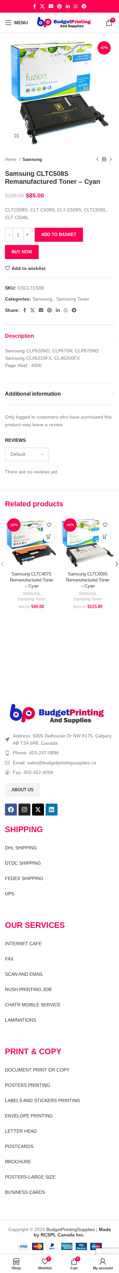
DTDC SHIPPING (23, 863)
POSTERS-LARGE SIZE (30, 1177)
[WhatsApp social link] (76, 6)
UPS (9, 893)
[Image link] (57, 713)
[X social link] (42, 6)
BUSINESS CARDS (25, 1192)
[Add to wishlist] (49, 525)
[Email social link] (51, 6)
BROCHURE (18, 1161)
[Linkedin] (52, 810)
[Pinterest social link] (59, 6)
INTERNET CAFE (23, 943)
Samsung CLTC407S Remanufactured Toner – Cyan (31, 580)
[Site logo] (64, 22)
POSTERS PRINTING (27, 1085)
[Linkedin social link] (68, 6)
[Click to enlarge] (16, 136)
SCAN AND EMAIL (24, 974)
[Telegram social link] (84, 6)
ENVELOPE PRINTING (29, 1115)
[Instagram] (24, 810)
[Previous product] (97, 159)
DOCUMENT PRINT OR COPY (37, 1070)
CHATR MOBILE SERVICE (32, 1004)
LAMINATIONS (20, 1020)
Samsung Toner (72, 299)
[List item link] (59, 752)
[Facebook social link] (34, 6)
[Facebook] (11, 810)
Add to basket (58, 234)
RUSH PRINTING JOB (28, 989)
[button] (49, 537)
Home (11, 159)
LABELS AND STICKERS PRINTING (42, 1100)
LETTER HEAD (21, 1131)
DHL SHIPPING (21, 847)
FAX (9, 958)
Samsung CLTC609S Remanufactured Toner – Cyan (87, 580)
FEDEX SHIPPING (24, 878)
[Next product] (110, 159)
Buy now (22, 251)
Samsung (32, 159)
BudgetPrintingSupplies (70, 1229)
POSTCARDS (19, 1146)
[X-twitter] (38, 810)
